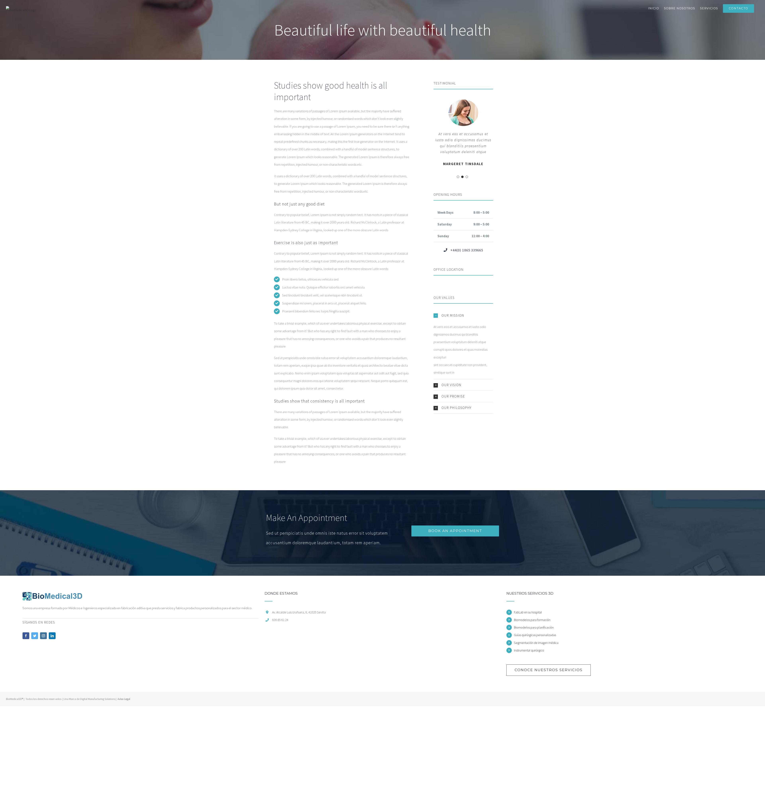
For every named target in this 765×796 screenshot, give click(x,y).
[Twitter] (34, 635)
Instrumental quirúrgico (529, 650)
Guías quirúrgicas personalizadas (535, 635)
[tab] (463, 315)
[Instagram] (43, 635)
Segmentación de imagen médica (536, 643)
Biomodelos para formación (532, 620)
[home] (52, 595)
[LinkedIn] (52, 635)
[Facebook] (26, 635)
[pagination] (458, 177)
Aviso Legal (124, 699)
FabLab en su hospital (528, 612)
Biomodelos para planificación (534, 627)
